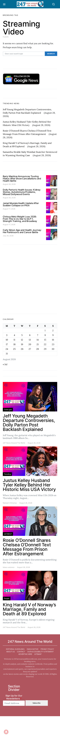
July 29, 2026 (8, 236)
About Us (10, 652)
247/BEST (8, 534)
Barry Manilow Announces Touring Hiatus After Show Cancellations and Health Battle (22, 178)
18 (14, 344)
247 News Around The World (14, 443)
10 (7, 339)
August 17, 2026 (9, 209)
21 (38, 344)
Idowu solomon (9, 567)
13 (30, 339)
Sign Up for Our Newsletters (13, 697)
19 (22, 344)
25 (14, 349)
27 (30, 349)
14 (38, 339)
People (6, 598)
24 (7, 349)
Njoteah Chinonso (10, 503)
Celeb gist (8, 410)
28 (37, 349)
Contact (21, 652)
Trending (7, 474)
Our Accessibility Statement (40, 652)
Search (51, 54)
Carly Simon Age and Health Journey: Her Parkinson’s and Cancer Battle (22, 231)
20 (29, 344)
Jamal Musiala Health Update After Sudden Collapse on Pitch (21, 204)
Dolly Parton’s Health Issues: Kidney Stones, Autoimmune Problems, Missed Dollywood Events (21, 192)
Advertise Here (25, 654)
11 (14, 339)
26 (22, 349)
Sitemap (38, 654)
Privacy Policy (47, 649)
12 (22, 339)
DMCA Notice (32, 649)
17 (7, 344)
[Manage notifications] (6, 732)
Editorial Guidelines (15, 649)
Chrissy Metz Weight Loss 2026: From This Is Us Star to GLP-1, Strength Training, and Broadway (20, 218)
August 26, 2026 (9, 184)
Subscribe (36, 703)
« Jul (5, 364)
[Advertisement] (30, 279)
